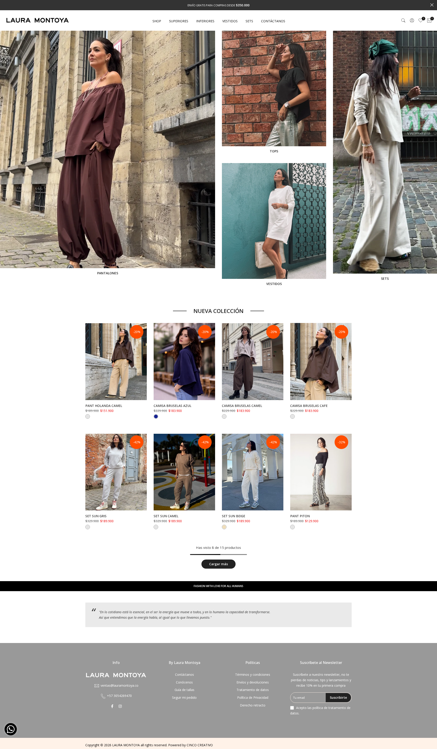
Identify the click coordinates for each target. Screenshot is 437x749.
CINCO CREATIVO (200, 745)
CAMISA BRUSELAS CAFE (309, 406)
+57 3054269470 (119, 696)
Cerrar (5, 5)
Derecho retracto (252, 705)
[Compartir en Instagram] (120, 706)
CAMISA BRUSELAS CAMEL (242, 406)
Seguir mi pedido (184, 697)
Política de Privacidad (252, 697)
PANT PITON (300, 516)
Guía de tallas (184, 690)
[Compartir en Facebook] (112, 706)
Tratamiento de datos (252, 690)
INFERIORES (205, 21)
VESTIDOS (230, 21)
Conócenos (184, 682)
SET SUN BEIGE (233, 516)
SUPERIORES (178, 21)
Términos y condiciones (252, 674)
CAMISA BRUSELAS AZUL (172, 406)
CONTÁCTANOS (273, 21)
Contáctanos (184, 674)
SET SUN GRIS (96, 516)
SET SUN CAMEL (166, 516)
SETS (249, 21)
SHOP (156, 21)
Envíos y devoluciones (252, 682)
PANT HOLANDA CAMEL (103, 406)
